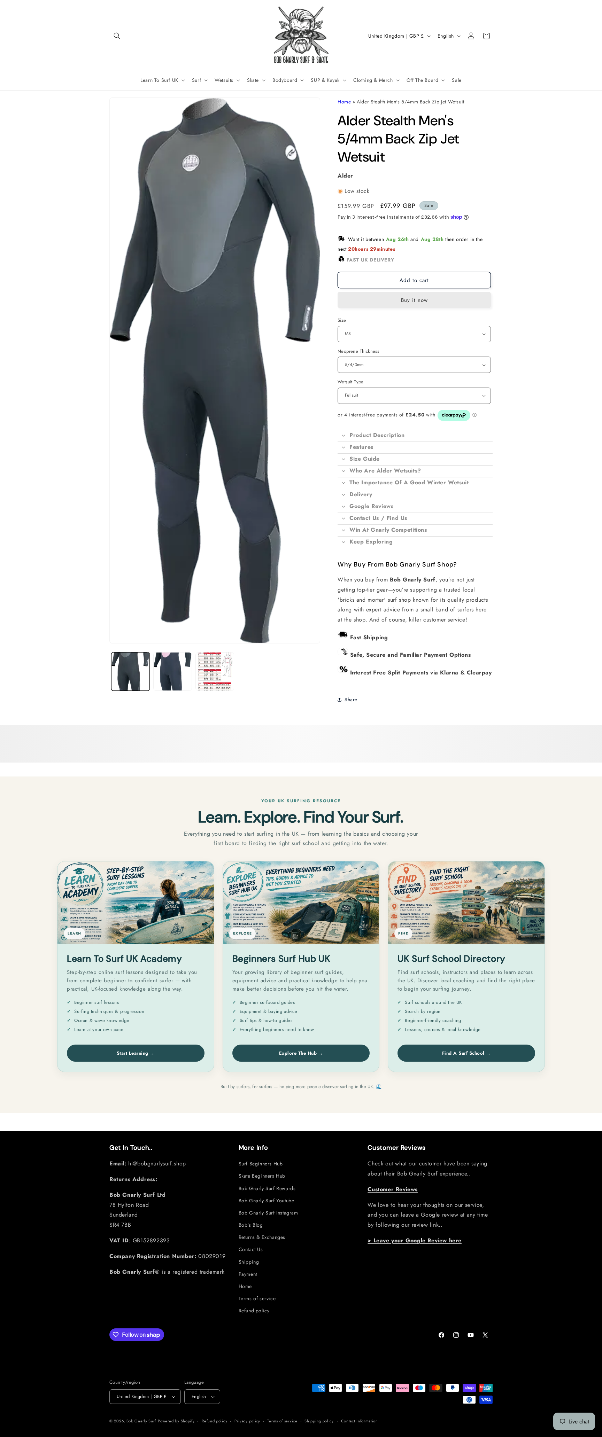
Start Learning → (136, 1053)
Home (344, 101)
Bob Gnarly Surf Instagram (268, 1213)
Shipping (249, 1261)
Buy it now (414, 300)
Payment (248, 1274)
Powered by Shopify (176, 1421)
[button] (117, 36)
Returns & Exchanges (262, 1237)
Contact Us (251, 1249)
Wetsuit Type (351, 381)
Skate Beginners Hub (262, 1176)
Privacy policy (247, 1421)
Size (342, 320)
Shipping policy (319, 1421)
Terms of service (257, 1298)
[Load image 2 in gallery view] (172, 671)
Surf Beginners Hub (261, 1164)
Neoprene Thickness (358, 351)
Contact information (359, 1421)
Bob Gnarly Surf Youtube (266, 1200)
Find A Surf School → (466, 1053)
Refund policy (254, 1310)
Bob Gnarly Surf (141, 1421)
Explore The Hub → (301, 1053)
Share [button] (351, 699)
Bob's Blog (251, 1225)
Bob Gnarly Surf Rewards (267, 1188)
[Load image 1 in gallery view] (130, 671)
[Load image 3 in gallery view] (214, 671)
